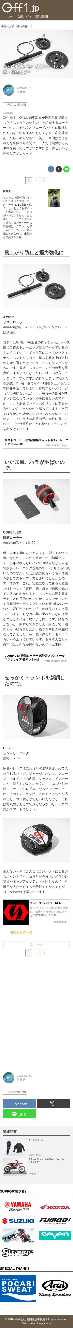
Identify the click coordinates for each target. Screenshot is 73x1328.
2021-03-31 (24, 88)
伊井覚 (21, 92)
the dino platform (41, 1323)
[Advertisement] (33, 987)
